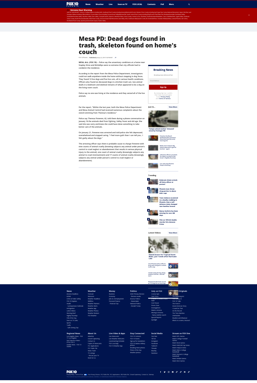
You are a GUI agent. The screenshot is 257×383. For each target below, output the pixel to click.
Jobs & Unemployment (116, 299)
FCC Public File (92, 348)
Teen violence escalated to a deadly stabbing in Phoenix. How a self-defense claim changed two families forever (168, 202)
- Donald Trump (135, 306)
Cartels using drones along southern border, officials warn (156, 274)
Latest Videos (154, 233)
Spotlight (154, 320)
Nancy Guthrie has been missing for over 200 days (168, 213)
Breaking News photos (137, 348)
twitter (164, 372)
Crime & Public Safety (74, 299)
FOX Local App (113, 343)
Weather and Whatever (179, 318)
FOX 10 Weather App (115, 346)
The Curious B (177, 299)
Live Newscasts (114, 336)
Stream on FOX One (181, 333)
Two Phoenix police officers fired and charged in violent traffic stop (157, 265)
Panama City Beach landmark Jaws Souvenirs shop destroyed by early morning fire (168, 138)
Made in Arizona (156, 310)
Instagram (154, 341)
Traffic (69, 325)
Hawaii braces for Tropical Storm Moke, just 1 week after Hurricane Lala (163, 257)
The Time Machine (178, 313)
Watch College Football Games (179, 339)
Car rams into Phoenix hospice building (167, 164)
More (171, 4)
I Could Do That (177, 308)
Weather (92, 291)
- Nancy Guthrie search (158, 315)
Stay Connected (137, 333)
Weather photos (135, 352)
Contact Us (91, 341)
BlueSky (153, 351)
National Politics (135, 303)
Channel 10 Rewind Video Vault (159, 299)
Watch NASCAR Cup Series (181, 345)
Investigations (155, 308)
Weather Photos (93, 311)
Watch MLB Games (178, 343)
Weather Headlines (94, 299)
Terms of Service (164, 98)
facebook (160, 372)
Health (69, 303)
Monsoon (91, 296)
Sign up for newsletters (137, 341)
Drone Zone (155, 305)
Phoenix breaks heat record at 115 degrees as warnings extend (157, 283)
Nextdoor (154, 353)
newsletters (188, 372)
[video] (163, 244)
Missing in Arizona (157, 313)
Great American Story (179, 306)
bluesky (180, 372)
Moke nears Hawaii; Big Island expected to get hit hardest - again (168, 147)
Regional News (73, 333)
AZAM (69, 296)
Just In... (151, 107)
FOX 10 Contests (135, 336)
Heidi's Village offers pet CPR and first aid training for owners (157, 292)
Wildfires (90, 301)
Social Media (157, 333)
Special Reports (156, 317)
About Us (92, 333)
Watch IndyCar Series (179, 348)
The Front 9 (176, 303)
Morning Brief (71, 313)
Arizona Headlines (72, 294)
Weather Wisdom (93, 313)
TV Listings (91, 353)
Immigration (71, 308)
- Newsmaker (134, 301)
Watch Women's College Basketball (180, 355)
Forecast (91, 294)
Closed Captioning (94, 339)
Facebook (154, 343)
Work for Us (92, 358)
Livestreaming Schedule (116, 341)
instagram (168, 372)
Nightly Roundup (72, 316)
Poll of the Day (71, 318)
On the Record (177, 311)
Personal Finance (114, 301)
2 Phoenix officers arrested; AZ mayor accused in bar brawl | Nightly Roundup (168, 156)
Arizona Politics (135, 299)
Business (112, 294)
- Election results (135, 296)
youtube (172, 372)
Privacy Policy (165, 97)
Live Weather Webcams (116, 339)
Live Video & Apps (117, 333)
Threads (154, 348)
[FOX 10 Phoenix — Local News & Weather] (73, 4)
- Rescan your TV (93, 355)
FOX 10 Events (135, 339)
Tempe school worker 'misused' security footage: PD (161, 130)
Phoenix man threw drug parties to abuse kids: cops (167, 191)
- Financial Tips (114, 303)
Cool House (155, 303)
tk (176, 372)
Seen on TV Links (72, 320)
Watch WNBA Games (179, 358)
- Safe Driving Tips (73, 328)
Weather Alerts (92, 306)
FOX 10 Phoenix (83, 57)
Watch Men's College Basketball (179, 351)
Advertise (91, 336)
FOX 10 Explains (72, 301)
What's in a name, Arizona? (181, 320)
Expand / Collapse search (189, 4)
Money (112, 291)
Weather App (92, 308)
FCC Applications (93, 346)
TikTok (153, 339)
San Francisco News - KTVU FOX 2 (74, 341)
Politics (133, 291)
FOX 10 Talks (176, 301)
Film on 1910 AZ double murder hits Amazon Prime (168, 222)
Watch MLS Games (178, 361)
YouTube (154, 336)
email (184, 372)
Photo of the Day (135, 350)
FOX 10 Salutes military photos (137, 344)
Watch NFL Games (178, 336)
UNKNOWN (176, 316)
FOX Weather (92, 316)
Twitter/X (154, 346)
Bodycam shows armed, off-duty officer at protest (168, 182)
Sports (69, 323)
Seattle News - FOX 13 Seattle (74, 345)
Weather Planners (93, 303)
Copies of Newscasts (95, 343)
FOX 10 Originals (179, 291)
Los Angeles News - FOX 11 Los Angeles (75, 337)
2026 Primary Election (137, 294)
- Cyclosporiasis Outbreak (75, 306)
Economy (112, 296)
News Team (92, 351)
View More (173, 107)
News (69, 291)
